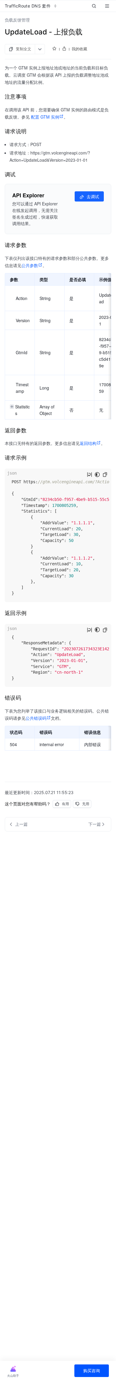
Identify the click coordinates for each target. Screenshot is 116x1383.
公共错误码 (36, 718)
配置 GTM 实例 (45, 117)
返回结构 (88, 443)
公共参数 (29, 265)
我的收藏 (79, 48)
